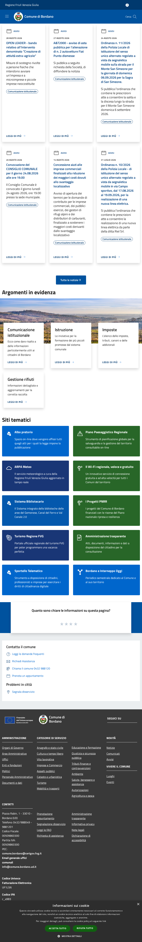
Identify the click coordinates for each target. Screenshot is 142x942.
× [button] (138, 904)
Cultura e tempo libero (50, 754)
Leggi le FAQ (44, 830)
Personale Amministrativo (17, 777)
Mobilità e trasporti (48, 788)
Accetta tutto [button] (57, 928)
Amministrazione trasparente (82, 816)
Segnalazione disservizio (51, 824)
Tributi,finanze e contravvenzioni (81, 766)
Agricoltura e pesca (83, 796)
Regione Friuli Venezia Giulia (22, 5)
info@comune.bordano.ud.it (19, 867)
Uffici (5, 759)
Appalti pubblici (46, 771)
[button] (71, 936)
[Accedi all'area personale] (127, 5)
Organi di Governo (12, 748)
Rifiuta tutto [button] (85, 928)
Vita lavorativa (45, 759)
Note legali (78, 830)
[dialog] (71, 921)
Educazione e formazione (86, 747)
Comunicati (113, 754)
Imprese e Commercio (49, 765)
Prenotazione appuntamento (45, 816)
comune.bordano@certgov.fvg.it (22, 853)
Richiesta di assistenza (50, 836)
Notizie (110, 748)
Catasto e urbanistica (49, 777)
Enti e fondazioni (12, 765)
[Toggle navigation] (7, 16)
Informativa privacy (83, 824)
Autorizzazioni (80, 790)
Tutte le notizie (69, 280)
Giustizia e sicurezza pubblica (84, 755)
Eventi (110, 782)
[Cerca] (135, 17)
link (104, 921)
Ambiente (77, 774)
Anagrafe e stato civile (50, 748)
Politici (6, 771)
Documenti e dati (12, 783)
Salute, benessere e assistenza (83, 782)
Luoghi (110, 776)
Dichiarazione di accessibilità (81, 838)
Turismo (41, 783)
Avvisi (16, 31)
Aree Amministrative (14, 754)
